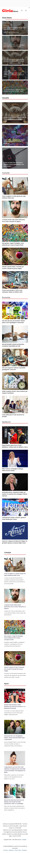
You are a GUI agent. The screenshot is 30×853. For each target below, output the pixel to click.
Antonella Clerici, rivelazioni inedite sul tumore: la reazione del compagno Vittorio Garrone (14, 494)
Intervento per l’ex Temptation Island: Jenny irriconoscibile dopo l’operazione (14, 737)
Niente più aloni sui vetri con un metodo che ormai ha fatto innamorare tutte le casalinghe (14, 801)
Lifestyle (5, 25)
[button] (22, 10)
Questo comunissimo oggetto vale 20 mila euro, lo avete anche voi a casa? (14, 119)
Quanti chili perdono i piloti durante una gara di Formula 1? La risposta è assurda (14, 706)
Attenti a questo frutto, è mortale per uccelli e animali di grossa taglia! (14, 669)
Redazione (11, 850)
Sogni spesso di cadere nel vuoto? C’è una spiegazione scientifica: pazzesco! (14, 141)
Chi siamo (5, 850)
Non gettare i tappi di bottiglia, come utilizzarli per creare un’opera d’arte (13, 637)
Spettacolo (7, 71)
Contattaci (24, 839)
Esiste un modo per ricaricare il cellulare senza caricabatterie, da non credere (13, 164)
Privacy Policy (18, 850)
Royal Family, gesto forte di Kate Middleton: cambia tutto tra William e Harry (14, 74)
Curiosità (6, 58)
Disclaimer (24, 850)
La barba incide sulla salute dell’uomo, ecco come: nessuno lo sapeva (15, 606)
